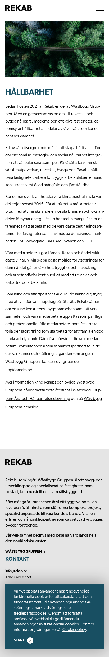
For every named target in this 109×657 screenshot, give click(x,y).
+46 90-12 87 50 (18, 578)
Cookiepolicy (74, 630)
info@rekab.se (16, 571)
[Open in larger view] (54, 49)
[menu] (100, 8)
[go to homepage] (18, 8)
